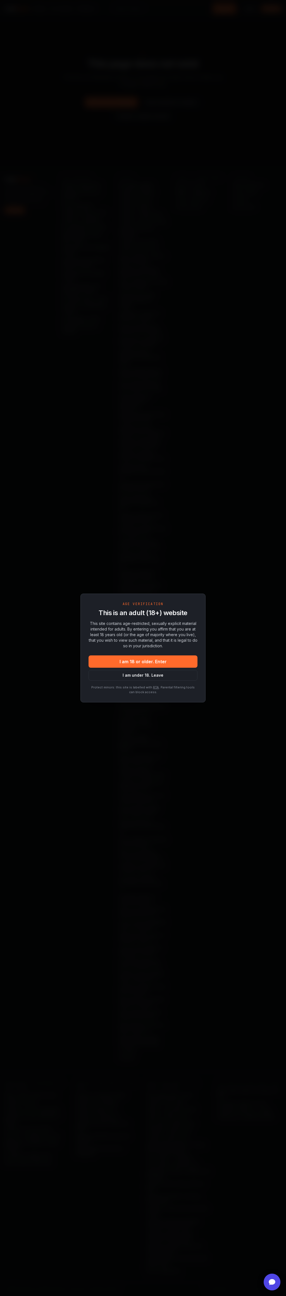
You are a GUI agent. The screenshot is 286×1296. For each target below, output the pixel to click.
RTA (156, 687)
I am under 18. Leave (143, 675)
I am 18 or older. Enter (143, 661)
